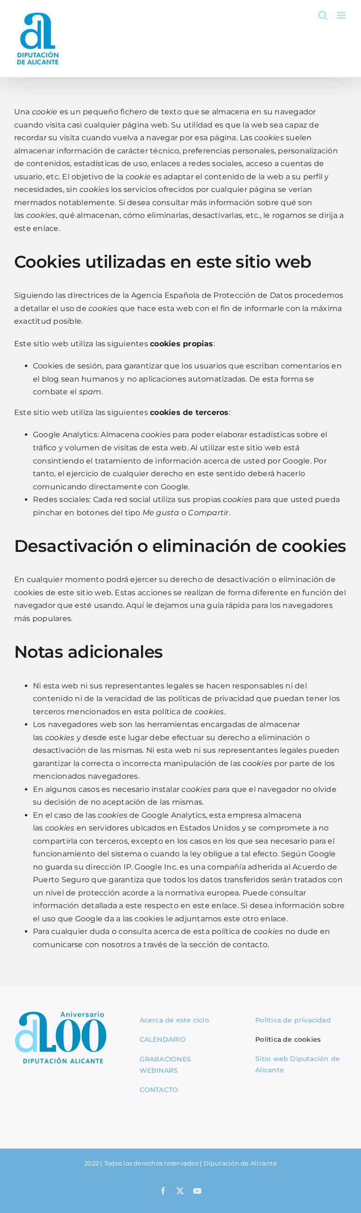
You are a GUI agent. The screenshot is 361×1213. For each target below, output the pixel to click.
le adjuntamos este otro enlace (226, 918)
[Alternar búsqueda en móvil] (323, 15)
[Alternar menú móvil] (342, 15)
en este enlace (208, 905)
